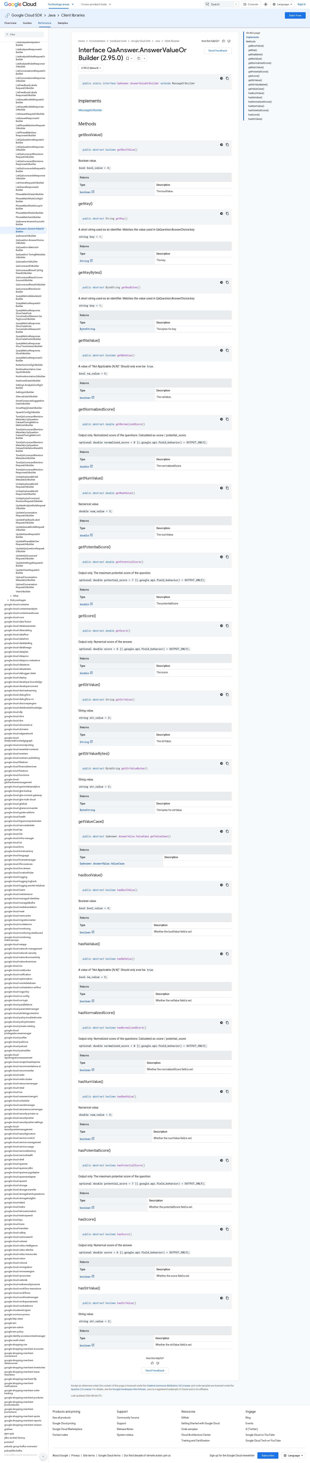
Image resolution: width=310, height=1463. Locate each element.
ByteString (87, 329)
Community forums (128, 1417)
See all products (62, 1417)
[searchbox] (24, 34)
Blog (248, 1417)
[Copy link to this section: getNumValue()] (106, 478)
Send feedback (217, 50)
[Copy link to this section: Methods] (100, 124)
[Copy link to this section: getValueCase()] (107, 822)
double (84, 466)
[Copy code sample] (227, 78)
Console (253, 4)
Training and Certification (195, 1440)
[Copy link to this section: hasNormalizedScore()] (118, 1013)
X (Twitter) (252, 1429)
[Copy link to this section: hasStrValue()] (103, 1288)
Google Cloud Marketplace (67, 1429)
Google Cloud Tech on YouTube (263, 1440)
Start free (295, 15)
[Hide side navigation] (43, 1456)
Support (121, 1423)
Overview (10, 23)
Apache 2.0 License (81, 1389)
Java (51, 15)
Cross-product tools (94, 4)
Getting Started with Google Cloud (200, 1423)
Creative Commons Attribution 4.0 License (168, 1385)
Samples (63, 23)
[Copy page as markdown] (139, 58)
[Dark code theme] (221, 78)
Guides (27, 23)
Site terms (89, 1455)
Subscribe (268, 1455)
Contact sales (60, 1434)
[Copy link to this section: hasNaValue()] (103, 944)
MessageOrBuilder (90, 110)
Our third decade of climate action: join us (147, 1455)
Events (249, 1423)
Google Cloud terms (109, 1455)
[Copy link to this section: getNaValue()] (103, 341)
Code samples (189, 1429)
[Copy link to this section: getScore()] (99, 616)
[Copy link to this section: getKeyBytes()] (105, 273)
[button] (23, 596)
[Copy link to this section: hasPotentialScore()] (114, 1151)
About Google (60, 1455)
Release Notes (125, 1429)
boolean (85, 192)
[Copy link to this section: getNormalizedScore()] (118, 410)
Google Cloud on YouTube (260, 1434)
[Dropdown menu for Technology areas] (73, 4)
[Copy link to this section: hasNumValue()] (106, 1082)
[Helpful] (223, 41)
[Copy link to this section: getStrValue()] (103, 685)
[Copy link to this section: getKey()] (96, 204)
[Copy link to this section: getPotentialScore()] (114, 547)
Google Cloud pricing (64, 1423)
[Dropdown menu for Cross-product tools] (111, 4)
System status (125, 1434)
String (84, 261)
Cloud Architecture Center (196, 1434)
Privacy (75, 1455)
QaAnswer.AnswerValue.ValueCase (102, 863)
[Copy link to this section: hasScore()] (99, 1220)
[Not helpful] (229, 41)
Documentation (97, 41)
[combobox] (222, 4)
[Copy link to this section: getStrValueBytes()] (113, 754)
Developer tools (118, 41)
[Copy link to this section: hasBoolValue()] (106, 875)
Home (81, 41)
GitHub (185, 1417)
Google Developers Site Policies (129, 1389)
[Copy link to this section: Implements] (104, 101)
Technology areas (58, 4)
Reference (44, 23)
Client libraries (73, 15)
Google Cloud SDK (26, 15)
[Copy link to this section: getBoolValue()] (106, 135)
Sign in (302, 4)
